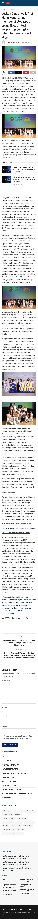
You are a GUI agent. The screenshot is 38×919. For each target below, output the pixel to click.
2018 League (7, 811)
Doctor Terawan (8, 822)
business (17, 814)
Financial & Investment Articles (15, 773)
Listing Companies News (11, 789)
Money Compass (13, 42)
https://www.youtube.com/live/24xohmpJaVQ (18, 528)
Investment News (9, 785)
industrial (19, 822)
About (3, 909)
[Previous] (17, 190)
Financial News (8, 777)
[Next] (20, 190)
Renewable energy (9, 833)
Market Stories (15, 825)
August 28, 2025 (27, 42)
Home (3, 9)
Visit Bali (20, 833)
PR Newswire (10, 9)
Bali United (30, 811)
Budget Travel (7, 814)
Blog (3, 757)
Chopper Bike (22, 818)
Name (4, 707)
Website (4, 726)
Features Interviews (10, 769)
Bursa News (6, 761)
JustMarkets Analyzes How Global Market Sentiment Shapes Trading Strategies (24, 169)
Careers (21, 909)
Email (4, 717)
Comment (6, 681)
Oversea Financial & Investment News (17, 793)
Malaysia (5, 825)
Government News (9, 781)
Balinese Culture (19, 811)
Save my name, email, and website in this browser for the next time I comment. (18, 737)
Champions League (9, 818)
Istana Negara (29, 822)
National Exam (27, 825)
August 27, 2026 (18, 173)
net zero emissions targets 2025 (13, 829)
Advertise (12, 909)
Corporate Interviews (11, 765)
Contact (29, 909)
